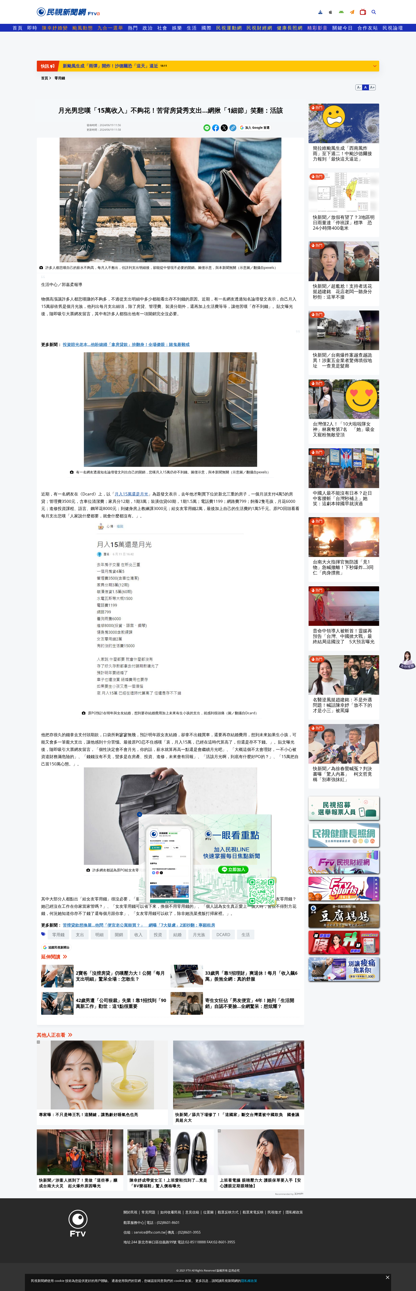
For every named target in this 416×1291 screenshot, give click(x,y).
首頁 (18, 28)
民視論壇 (393, 28)
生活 (192, 28)
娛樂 (177, 28)
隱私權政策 (249, 1280)
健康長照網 (290, 28)
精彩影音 (317, 28)
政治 (148, 28)
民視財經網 (260, 28)
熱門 (133, 28)
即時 (32, 28)
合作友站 (368, 28)
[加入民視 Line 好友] (208, 860)
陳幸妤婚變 (55, 28)
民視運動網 (229, 28)
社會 (162, 28)
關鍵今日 (342, 28)
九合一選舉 (111, 28)
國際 (207, 28)
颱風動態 (82, 28)
